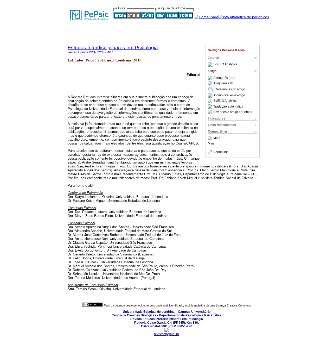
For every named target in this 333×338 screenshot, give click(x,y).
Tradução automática (228, 106)
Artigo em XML (223, 83)
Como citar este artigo (229, 95)
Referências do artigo (230, 89)
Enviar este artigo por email (232, 112)
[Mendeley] (210, 138)
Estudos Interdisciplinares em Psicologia (113, 47)
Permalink (220, 152)
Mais (216, 138)
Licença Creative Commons (233, 305)
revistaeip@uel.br (166, 334)
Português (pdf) (224, 78)
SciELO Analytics (225, 64)
